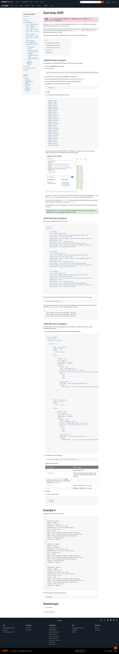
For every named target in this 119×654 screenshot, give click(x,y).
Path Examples (57, 210)
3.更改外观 (27, 66)
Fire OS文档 (5, 5)
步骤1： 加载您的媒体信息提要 (32, 24)
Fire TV (26, 77)
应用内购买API (28, 88)
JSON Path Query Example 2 (53, 45)
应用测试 (27, 83)
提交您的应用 (27, 89)
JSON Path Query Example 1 (53, 43)
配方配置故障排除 (31, 47)
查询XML (30, 64)
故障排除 (30, 48)
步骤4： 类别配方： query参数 (32, 29)
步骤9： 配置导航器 (30, 40)
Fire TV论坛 (27, 91)
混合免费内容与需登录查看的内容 (33, 56)
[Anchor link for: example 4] (56, 510)
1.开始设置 (27, 20)
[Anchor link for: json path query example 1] (68, 60)
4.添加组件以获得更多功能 (30, 68)
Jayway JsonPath (64, 26)
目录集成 (27, 78)
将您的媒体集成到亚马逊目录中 (33, 59)
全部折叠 (24, 16)
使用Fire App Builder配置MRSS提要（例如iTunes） (33, 51)
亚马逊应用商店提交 (29, 81)
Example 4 (48, 50)
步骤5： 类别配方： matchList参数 (33, 32)
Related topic (49, 52)
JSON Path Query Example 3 (53, 47)
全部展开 (28, 16)
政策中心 (27, 86)
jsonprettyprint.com (80, 79)
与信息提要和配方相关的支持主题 (32, 45)
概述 (26, 19)
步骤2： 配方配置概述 (31, 26)
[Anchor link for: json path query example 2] (68, 218)
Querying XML (48, 607)
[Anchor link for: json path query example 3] (68, 324)
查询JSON (30, 62)
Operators (47, 30)
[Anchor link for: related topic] (60, 603)
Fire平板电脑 (27, 80)
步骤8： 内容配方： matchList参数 (33, 38)
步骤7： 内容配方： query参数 (32, 35)
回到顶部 (59, 620)
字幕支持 (30, 61)
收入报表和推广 (28, 84)
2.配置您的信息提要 (29, 22)
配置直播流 (30, 53)
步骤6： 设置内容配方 (31, 34)
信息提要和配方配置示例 (31, 42)
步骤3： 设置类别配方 (31, 27)
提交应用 (27, 70)
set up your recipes (53, 24)
